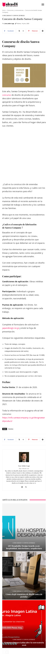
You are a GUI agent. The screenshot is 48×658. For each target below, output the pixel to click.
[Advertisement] (24, 155)
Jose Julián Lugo (9, 23)
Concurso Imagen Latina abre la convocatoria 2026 (24, 643)
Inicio (3, 10)
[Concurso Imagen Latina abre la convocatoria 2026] (24, 624)
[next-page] (7, 652)
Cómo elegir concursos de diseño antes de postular (24, 595)
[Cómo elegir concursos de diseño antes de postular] (24, 576)
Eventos (10, 429)
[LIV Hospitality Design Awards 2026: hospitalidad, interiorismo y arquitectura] (24, 527)
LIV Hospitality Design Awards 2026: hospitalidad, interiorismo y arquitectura (24, 547)
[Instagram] (22, 486)
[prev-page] (3, 652)
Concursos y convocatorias (15, 10)
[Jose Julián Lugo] (24, 457)
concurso (6, 95)
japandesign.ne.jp (10, 328)
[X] (26, 486)
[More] (42, 31)
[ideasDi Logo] (13, 4)
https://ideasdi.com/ (24, 468)
